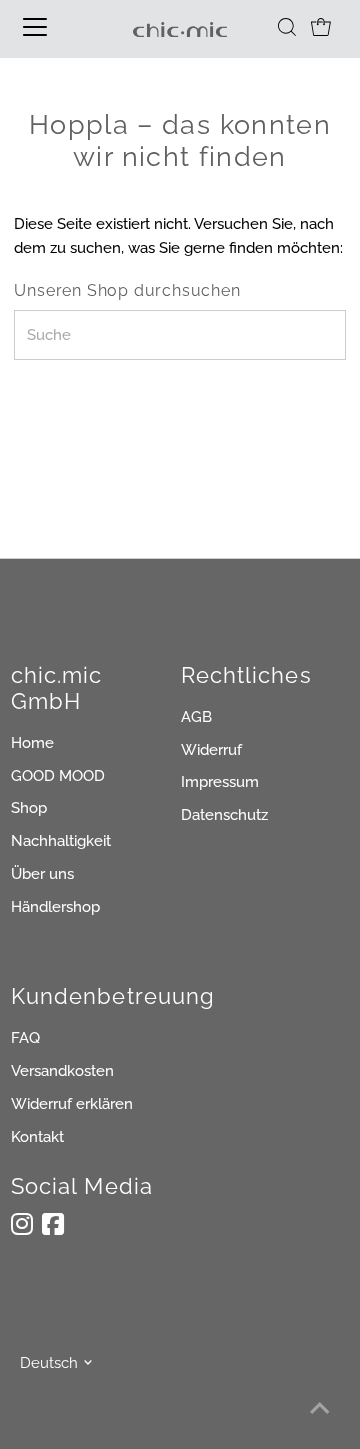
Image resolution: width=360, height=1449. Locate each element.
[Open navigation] (49, 27)
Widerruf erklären (72, 1104)
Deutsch (49, 1363)
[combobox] (179, 335)
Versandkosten (62, 1071)
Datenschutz (224, 815)
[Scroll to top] (320, 1409)
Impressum (220, 782)
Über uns (42, 874)
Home (32, 743)
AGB (196, 717)
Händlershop (55, 907)
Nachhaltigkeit (61, 841)
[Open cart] (321, 27)
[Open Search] (287, 27)
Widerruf (211, 750)
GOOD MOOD (58, 776)
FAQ (25, 1038)
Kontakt (37, 1137)
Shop (29, 808)
